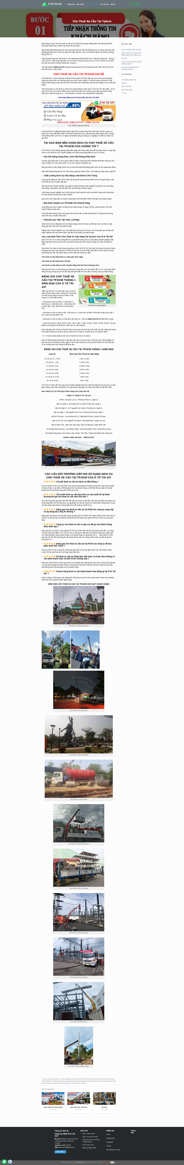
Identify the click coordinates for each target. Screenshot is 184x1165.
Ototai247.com (80, 1162)
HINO (108, 1134)
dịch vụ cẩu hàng (91, 240)
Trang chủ (71, 4)
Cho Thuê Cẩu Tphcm (99, 1079)
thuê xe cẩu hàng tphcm (106, 1081)
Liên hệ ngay (135, 4)
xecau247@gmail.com (67, 1147)
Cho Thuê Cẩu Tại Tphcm (86, 1079)
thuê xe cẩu (96, 1081)
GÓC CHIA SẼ (104, 4)
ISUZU (108, 1146)
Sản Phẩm (80, 4)
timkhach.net (106, 1162)
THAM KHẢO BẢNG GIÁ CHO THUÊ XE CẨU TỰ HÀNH (68, 336)
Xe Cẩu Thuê (74, 1083)
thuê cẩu (89, 1081)
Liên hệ (112, 4)
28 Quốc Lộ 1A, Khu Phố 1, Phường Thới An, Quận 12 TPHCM (66, 1141)
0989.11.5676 (66, 1145)
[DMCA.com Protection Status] (116, 1162)
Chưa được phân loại (129, 80)
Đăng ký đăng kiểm (89, 1148)
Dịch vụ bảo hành (89, 1133)
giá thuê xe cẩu (51, 167)
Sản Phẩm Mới (127, 90)
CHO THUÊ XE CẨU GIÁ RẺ (131, 49)
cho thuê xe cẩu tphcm (80, 1081)
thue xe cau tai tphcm (54, 1083)
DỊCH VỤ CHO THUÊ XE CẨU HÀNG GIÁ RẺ (132, 63)
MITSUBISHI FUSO (113, 1150)
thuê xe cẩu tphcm (66, 1083)
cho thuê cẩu (74, 1079)
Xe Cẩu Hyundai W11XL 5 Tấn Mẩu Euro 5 (130, 68)
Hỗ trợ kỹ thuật (88, 1145)
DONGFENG (110, 1138)
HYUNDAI (109, 1142)
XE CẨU (124, 58)
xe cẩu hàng (62, 563)
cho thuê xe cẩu (62, 89)
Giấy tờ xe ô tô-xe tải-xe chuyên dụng (91, 1140)
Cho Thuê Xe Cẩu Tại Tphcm (49, 1081)
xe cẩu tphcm (82, 1083)
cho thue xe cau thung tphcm (66, 1081)
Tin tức (96, 4)
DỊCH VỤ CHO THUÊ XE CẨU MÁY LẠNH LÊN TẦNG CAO (132, 54)
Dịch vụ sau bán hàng (90, 1136)
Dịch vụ (89, 4)
